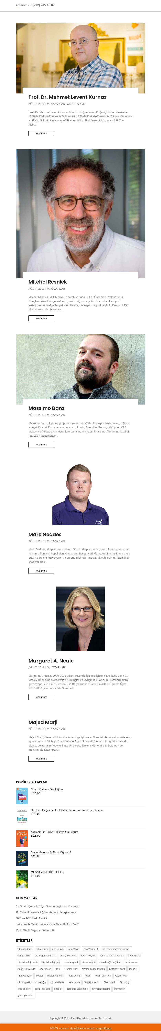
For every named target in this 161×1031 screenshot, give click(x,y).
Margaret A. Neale (51, 660)
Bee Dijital (78, 1018)
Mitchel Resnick (47, 281)
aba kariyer (58, 949)
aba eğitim (42, 949)
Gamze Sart (71, 969)
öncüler (58, 989)
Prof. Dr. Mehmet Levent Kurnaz (67, 97)
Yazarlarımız (76, 103)
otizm (88, 975)
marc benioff (74, 975)
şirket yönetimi (25, 995)
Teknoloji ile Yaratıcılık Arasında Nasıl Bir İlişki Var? (47, 924)
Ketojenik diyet (117, 969)
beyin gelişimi (87, 955)
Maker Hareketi (55, 975)
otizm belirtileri (103, 975)
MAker (39, 975)
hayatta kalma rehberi (93, 969)
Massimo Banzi (47, 408)
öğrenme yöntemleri (77, 989)
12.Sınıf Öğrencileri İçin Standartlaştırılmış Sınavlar (48, 906)
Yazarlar (58, 103)
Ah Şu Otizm (24, 955)
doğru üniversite (26, 969)
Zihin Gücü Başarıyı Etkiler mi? (35, 930)
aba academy (25, 949)
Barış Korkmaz (68, 955)
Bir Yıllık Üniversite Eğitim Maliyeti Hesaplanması (46, 912)
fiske (58, 969)
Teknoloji (125, 982)
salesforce (74, 982)
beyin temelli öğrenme (111, 955)
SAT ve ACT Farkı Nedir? (31, 918)
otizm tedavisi (57, 982)
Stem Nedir (110, 982)
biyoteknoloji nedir (28, 962)
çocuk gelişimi (42, 989)
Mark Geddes (44, 534)
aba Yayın (74, 949)
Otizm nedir (121, 975)
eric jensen (45, 969)
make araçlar (25, 975)
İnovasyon (119, 989)
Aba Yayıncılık (90, 949)
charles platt (71, 962)
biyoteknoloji (134, 955)
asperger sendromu (45, 955)
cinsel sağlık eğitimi (110, 962)
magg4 (133, 969)
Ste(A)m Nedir (91, 982)
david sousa (131, 962)
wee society (24, 989)
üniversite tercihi (101, 989)
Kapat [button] (107, 1028)
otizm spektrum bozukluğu (32, 982)
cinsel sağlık (88, 962)
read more (41, 133)
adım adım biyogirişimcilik (116, 949)
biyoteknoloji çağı (51, 962)
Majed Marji (42, 722)
